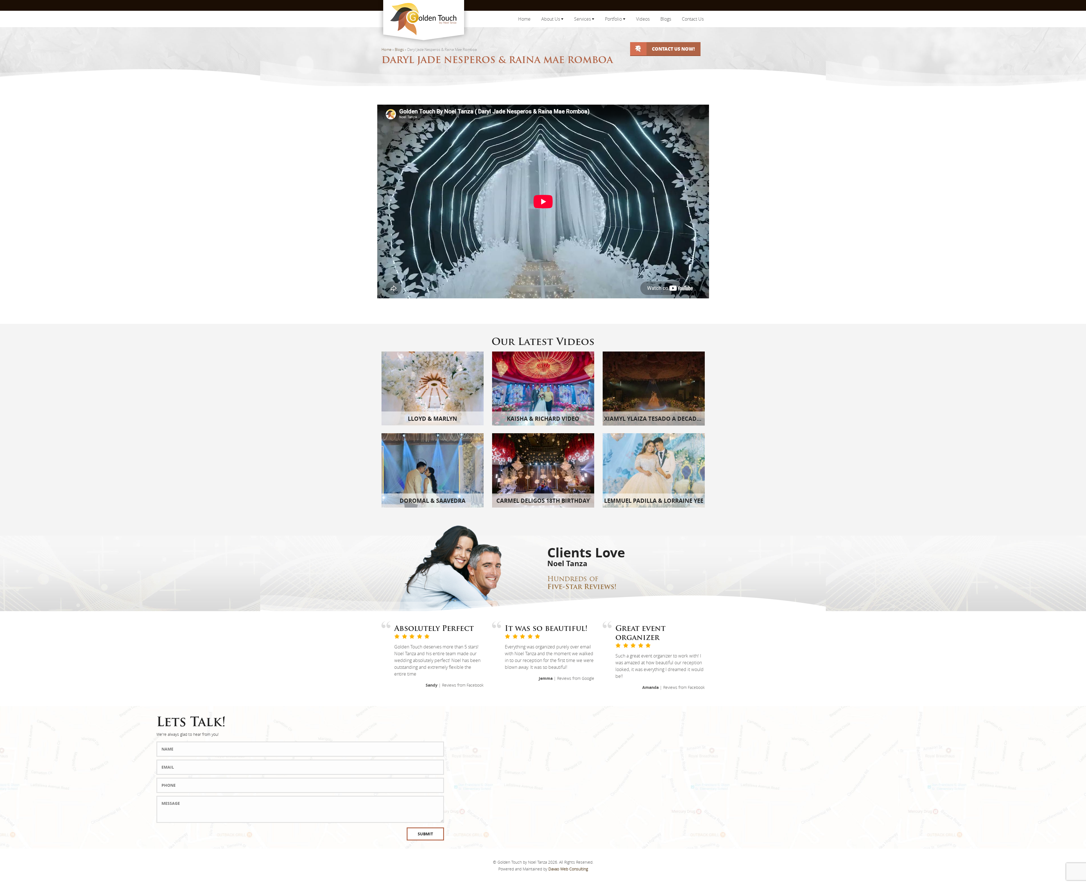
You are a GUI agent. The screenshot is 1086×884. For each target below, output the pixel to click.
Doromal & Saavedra (433, 500)
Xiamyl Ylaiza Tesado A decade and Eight (668, 418)
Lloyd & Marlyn (432, 418)
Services (583, 19)
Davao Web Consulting (568, 869)
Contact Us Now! (673, 49)
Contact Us (693, 19)
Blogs (665, 19)
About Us (551, 19)
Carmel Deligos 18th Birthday (543, 500)
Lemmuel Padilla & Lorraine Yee (653, 500)
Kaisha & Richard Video (543, 418)
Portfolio (614, 19)
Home (524, 19)
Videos (643, 19)
